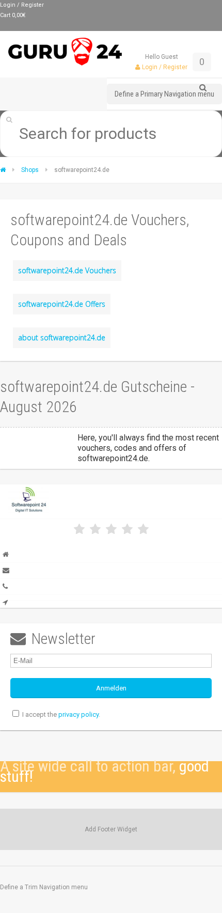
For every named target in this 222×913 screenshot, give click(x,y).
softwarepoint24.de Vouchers (67, 270)
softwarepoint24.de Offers (61, 304)
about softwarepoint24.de (61, 337)
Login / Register (22, 5)
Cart (13, 15)
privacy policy (78, 714)
